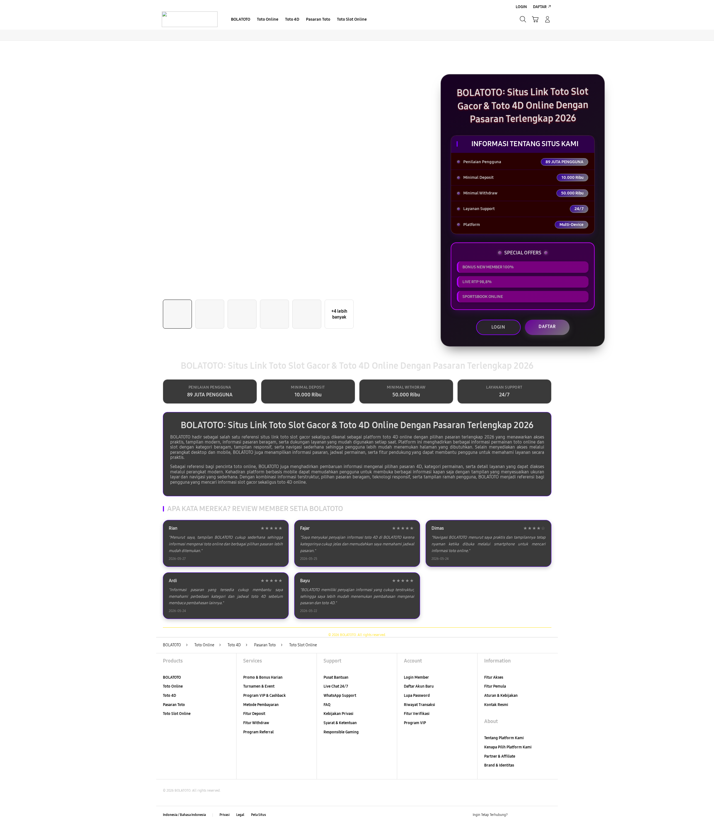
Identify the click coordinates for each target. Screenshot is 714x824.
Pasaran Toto (174, 704)
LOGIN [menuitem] (521, 6)
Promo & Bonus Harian (263, 677)
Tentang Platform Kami (504, 738)
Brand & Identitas (499, 765)
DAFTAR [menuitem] (540, 6)
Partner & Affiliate (499, 756)
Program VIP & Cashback (264, 695)
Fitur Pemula (495, 686)
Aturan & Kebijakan (501, 695)
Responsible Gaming (341, 732)
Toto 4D (169, 695)
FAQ (327, 704)
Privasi (224, 815)
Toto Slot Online (176, 713)
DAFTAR (547, 326)
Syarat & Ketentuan (340, 723)
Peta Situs (258, 815)
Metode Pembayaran (261, 704)
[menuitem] (241, 19)
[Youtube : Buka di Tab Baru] (547, 815)
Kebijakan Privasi (338, 713)
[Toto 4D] (190, 19)
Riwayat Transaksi (419, 704)
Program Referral (258, 732)
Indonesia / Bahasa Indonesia (184, 815)
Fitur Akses (493, 677)
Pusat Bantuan (336, 677)
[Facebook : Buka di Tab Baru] (515, 815)
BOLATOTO (180, 437)
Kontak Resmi (496, 704)
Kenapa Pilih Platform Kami (508, 747)
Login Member (416, 677)
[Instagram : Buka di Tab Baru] (537, 815)
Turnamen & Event (258, 686)
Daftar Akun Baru (419, 686)
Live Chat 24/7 (336, 686)
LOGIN (498, 327)
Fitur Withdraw (256, 723)
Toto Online (173, 686)
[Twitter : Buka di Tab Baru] (526, 815)
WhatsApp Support (340, 695)
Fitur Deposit (254, 713)
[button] (535, 19)
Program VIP (415, 723)
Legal (240, 815)
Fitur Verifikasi (417, 713)
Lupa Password (417, 695)
